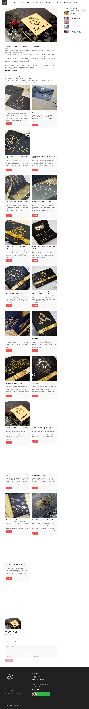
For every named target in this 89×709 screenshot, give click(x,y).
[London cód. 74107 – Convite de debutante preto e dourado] (17, 550)
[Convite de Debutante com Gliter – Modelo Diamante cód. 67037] (44, 278)
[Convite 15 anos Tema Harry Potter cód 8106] (44, 97)
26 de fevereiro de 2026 (76, 26)
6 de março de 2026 (75, 21)
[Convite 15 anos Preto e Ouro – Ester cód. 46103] (44, 368)
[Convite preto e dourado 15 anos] (13, 623)
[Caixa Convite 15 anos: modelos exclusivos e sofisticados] (66, 20)
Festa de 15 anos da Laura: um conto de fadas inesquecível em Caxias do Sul (77, 12)
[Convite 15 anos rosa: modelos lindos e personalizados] (66, 31)
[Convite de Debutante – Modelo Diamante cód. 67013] (44, 460)
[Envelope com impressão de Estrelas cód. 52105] (17, 413)
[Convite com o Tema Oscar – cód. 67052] (17, 232)
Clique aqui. (29, 78)
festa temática (52, 60)
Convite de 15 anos (11, 44)
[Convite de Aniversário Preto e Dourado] (17, 97)
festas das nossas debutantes (32, 72)
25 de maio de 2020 (10, 634)
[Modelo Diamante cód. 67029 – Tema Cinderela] (44, 323)
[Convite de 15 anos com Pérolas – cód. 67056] (44, 187)
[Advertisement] (31, 592)
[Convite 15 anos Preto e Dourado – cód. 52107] (44, 142)
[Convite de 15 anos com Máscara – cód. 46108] (44, 232)
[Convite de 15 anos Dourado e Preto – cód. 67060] (17, 187)
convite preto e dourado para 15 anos (15, 605)
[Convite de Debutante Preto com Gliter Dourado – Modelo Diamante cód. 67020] (44, 413)
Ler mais (8, 123)
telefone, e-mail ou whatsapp (11, 70)
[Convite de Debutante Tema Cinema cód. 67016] (17, 460)
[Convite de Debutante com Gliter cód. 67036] (17, 323)
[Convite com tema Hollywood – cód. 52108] (17, 142)
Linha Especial (39, 63)
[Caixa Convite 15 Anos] (66, 27)
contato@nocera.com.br (40, 686)
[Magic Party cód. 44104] (17, 505)
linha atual (48, 63)
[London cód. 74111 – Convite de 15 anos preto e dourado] (44, 505)
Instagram (19, 76)
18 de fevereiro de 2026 (76, 32)
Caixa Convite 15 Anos (75, 25)
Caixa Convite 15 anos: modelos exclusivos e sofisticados (75, 18)
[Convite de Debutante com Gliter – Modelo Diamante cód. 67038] (17, 278)
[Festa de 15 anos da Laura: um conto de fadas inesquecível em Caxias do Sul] (66, 13)
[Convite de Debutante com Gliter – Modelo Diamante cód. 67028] (17, 368)
